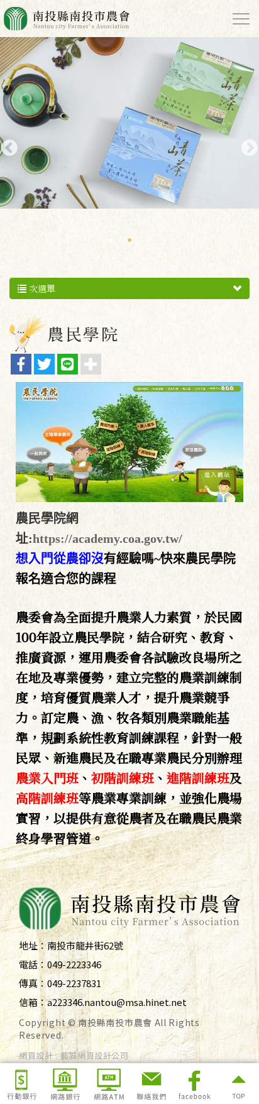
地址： (33, 945)
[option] (129, 123)
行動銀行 (21, 1083)
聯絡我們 (151, 1083)
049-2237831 (74, 983)
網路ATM (108, 1083)
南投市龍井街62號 (85, 945)
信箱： (33, 1001)
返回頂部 (237, 1083)
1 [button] (110, 240)
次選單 (40, 288)
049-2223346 (74, 964)
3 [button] (148, 240)
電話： (33, 964)
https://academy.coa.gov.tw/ (107, 538)
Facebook (194, 1083)
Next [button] (246, 145)
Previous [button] (6, 145)
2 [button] (129, 240)
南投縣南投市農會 (66, 18)
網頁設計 (36, 1055)
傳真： (33, 983)
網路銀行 (65, 1083)
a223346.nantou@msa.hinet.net (117, 1001)
